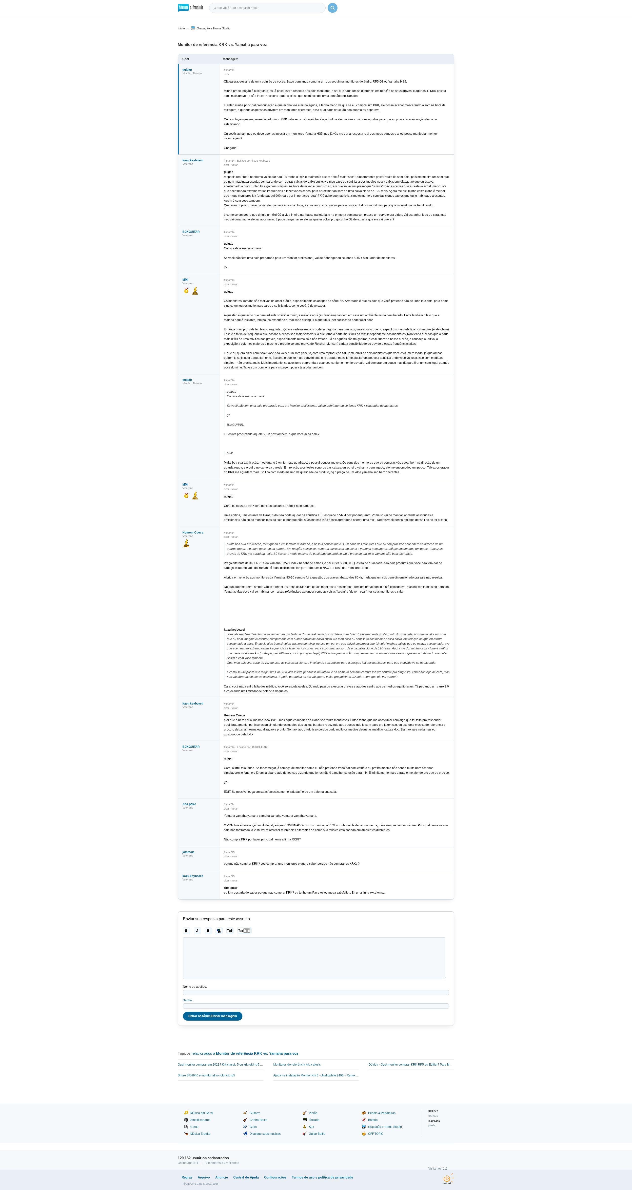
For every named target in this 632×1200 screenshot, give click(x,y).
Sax (311, 1127)
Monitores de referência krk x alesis (297, 1064)
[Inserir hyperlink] (219, 930)
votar (235, 164)
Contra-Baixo (258, 1120)
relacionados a (245, 1053)
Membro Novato (192, 73)
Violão (313, 1113)
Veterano (187, 163)
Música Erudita (200, 1134)
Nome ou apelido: (195, 986)
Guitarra (255, 1113)
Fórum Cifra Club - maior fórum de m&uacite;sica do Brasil (190, 8)
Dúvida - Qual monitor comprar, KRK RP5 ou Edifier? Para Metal (411, 1064)
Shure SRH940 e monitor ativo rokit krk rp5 (206, 1075)
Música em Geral (201, 1113)
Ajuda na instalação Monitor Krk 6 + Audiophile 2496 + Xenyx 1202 (316, 1075)
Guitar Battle (317, 1134)
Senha (187, 1000)
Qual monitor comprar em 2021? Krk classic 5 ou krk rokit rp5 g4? (220, 1064)
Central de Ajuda (246, 1177)
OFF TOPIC (375, 1134)
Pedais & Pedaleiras (381, 1113)
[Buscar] (332, 8)
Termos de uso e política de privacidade (322, 1177)
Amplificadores (200, 1120)
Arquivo (204, 1177)
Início (181, 28)
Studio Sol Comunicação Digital (448, 1178)
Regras (187, 1177)
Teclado (314, 1120)
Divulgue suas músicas (265, 1134)
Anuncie (221, 1177)
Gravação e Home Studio (214, 28)
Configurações (275, 1177)
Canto (194, 1127)
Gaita (253, 1127)
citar (226, 74)
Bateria (373, 1120)
